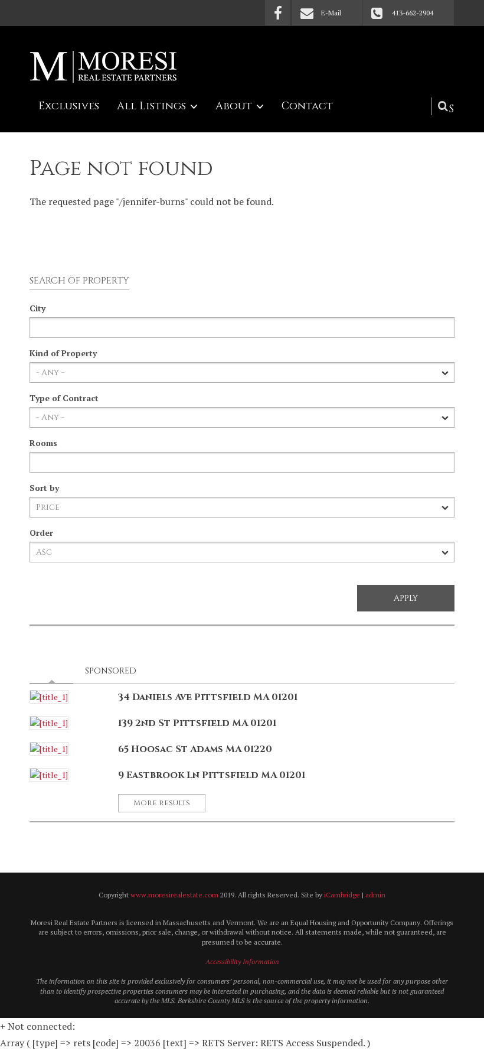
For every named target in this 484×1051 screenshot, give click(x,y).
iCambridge (342, 894)
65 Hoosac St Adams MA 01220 (195, 749)
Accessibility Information (242, 961)
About (233, 106)
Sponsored (110, 670)
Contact (307, 106)
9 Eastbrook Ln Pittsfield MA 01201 (211, 775)
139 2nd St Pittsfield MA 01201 (197, 723)
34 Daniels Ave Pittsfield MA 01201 (207, 697)
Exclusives (68, 106)
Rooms (43, 442)
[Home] (103, 67)
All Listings (151, 106)
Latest (55, 670)
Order (41, 532)
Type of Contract (64, 398)
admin (375, 894)
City (37, 308)
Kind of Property (63, 353)
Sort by (44, 487)
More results (161, 803)
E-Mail (331, 12)
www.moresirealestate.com (174, 894)
